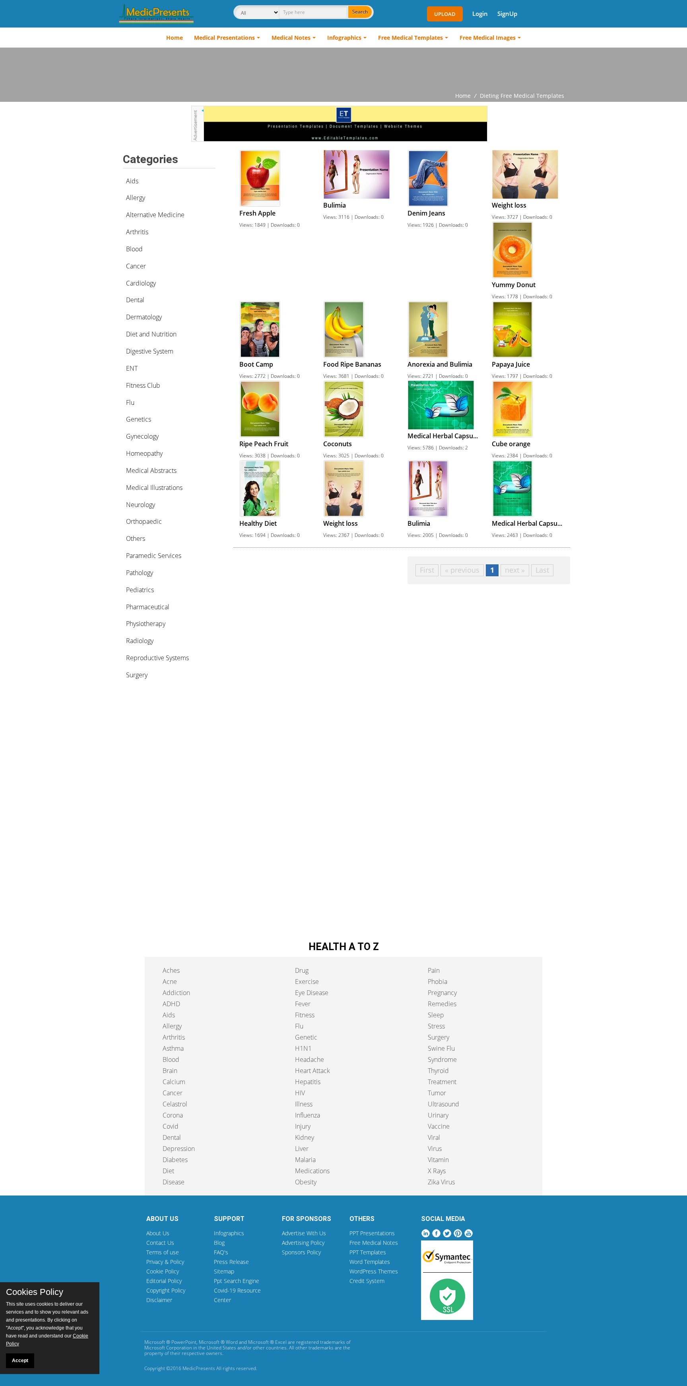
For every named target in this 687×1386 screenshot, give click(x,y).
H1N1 (303, 1048)
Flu (130, 402)
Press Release (231, 1261)
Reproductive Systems (157, 657)
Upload (445, 13)
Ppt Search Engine (236, 1281)
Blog (219, 1242)
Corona (173, 1115)
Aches (171, 970)
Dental (135, 299)
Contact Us (160, 1242)
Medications (312, 1170)
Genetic (306, 1037)
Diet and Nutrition (151, 334)
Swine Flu (441, 1048)
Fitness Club (143, 385)
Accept (20, 1360)
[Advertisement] (343, 69)
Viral (434, 1137)
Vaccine (439, 1126)
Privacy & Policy (165, 1261)
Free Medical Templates (410, 37)
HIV (300, 1093)
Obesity (305, 1182)
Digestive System (149, 351)
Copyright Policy (165, 1290)
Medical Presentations (224, 37)
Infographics (344, 37)
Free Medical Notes (373, 1242)
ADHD (171, 1003)
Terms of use (162, 1252)
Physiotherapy (145, 623)
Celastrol (175, 1104)
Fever (303, 1003)
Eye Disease (311, 992)
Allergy (135, 197)
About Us (157, 1233)
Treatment (442, 1081)
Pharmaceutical (147, 607)
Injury (303, 1126)
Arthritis (137, 231)
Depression (179, 1148)
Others (135, 538)
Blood (134, 249)
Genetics (138, 419)
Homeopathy (144, 453)
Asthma (173, 1048)
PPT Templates (367, 1252)
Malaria (305, 1159)
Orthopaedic (144, 521)
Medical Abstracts (151, 470)
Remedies (442, 1003)
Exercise (307, 981)
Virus (435, 1148)
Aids (132, 181)
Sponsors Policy (301, 1252)
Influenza (307, 1115)
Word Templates (369, 1261)
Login (480, 13)
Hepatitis (307, 1081)
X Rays (437, 1170)
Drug (302, 970)
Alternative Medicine (155, 214)
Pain (434, 970)
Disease (173, 1182)
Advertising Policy (303, 1242)
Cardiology (141, 283)
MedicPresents (198, 1368)
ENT (132, 368)
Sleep (436, 1015)
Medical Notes (291, 37)
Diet (168, 1170)
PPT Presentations (372, 1233)
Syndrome (442, 1059)
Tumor (437, 1093)
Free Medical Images (488, 37)
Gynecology (142, 436)
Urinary (438, 1115)
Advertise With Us (304, 1233)
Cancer (136, 266)
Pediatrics (140, 589)
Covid (171, 1126)
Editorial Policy (164, 1281)
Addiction (176, 992)
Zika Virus (441, 1182)
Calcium (174, 1081)
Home (174, 37)
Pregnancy (442, 992)
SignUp (507, 13)
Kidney (304, 1137)
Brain (170, 1070)
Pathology (139, 572)
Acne (170, 981)
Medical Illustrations (154, 487)
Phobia (437, 981)
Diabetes (175, 1159)
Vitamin (438, 1159)
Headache (309, 1059)
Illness (303, 1104)
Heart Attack (312, 1070)
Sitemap (224, 1271)
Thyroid (438, 1070)
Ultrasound (443, 1104)
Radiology (139, 640)
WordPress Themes (373, 1271)
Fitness (304, 1015)
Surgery (136, 675)
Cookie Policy (162, 1271)
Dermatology (144, 317)
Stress (436, 1026)
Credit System (366, 1281)
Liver (302, 1148)
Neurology (140, 504)
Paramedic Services (153, 555)
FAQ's (221, 1252)
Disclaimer (159, 1300)
